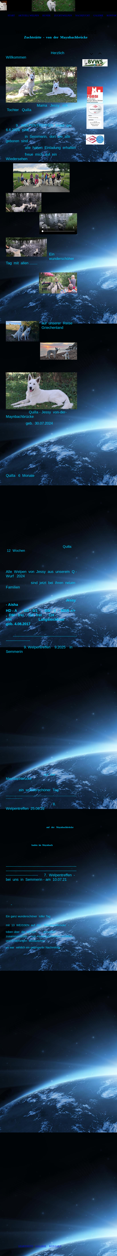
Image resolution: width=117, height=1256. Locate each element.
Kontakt (55, 1246)
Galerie (98, 15)
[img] (58, 5)
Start (11, 15)
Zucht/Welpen (63, 15)
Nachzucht (82, 15)
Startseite (25, 1246)
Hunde (46, 15)
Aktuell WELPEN (28, 15)
